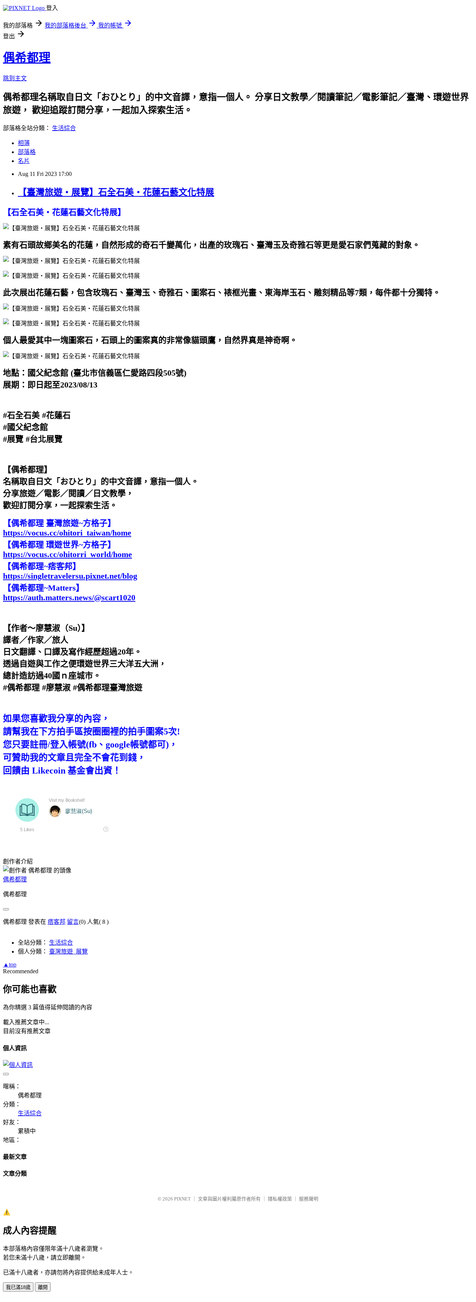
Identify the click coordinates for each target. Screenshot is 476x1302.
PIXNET (182, 1199)
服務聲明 (308, 1199)
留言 (73, 922)
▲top (9, 964)
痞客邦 (56, 922)
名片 (24, 161)
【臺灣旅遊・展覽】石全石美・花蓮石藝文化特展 (116, 192)
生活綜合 (64, 128)
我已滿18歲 (18, 1287)
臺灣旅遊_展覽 (68, 951)
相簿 (24, 143)
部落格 (27, 152)
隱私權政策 (280, 1199)
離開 (43, 1287)
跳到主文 (15, 78)
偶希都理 (27, 57)
